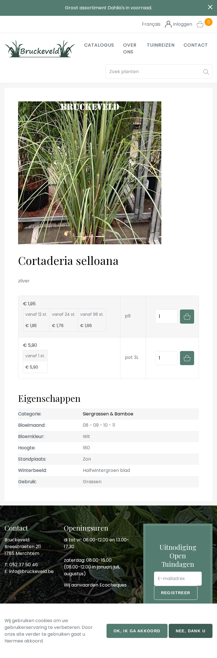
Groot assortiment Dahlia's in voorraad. (108, 8)
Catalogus (99, 45)
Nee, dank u (190, 631)
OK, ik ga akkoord (137, 631)
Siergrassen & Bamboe (108, 414)
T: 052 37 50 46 (21, 564)
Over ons (129, 48)
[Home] (40, 48)
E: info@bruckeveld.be (29, 571)
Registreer (175, 593)
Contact (196, 45)
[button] (206, 71)
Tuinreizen (161, 45)
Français (151, 24)
